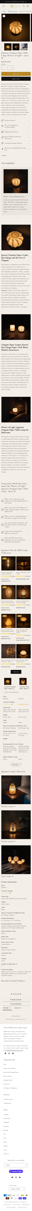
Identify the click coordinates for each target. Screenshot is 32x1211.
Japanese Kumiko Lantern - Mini (23, 573)
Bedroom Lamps (12, 11)
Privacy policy (7, 1204)
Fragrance (6, 1126)
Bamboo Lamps (7, 806)
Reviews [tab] (6, 1008)
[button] (4, 6)
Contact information (11, 1207)
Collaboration (7, 1103)
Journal (6, 1146)
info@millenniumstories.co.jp (14, 1050)
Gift (5, 1134)
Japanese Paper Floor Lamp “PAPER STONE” (8, 601)
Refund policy (24, 1201)
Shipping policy (26, 1204)
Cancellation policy (22, 1207)
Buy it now (16, 79)
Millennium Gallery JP (14, 1201)
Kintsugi (6, 1130)
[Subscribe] (26, 1165)
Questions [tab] (17, 1008)
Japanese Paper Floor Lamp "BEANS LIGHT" (7, 630)
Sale (5, 1138)
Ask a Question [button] (16, 1004)
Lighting (6, 1114)
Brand (5, 1142)
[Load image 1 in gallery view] (7, 46)
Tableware (6, 1122)
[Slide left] (2, 47)
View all (16, 672)
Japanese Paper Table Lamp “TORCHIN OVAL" (22, 631)
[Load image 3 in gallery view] (24, 46)
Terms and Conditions (10, 1068)
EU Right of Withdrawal (10, 1088)
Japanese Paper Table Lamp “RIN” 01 (22, 660)
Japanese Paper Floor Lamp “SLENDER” (7, 573)
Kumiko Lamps (7, 841)
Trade (5, 1150)
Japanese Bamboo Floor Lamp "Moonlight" (22, 601)
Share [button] (4, 155)
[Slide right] (30, 47)
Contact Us (7, 1084)
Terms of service (16, 1204)
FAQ (5, 1064)
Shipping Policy (8, 1080)
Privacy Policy (8, 1076)
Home (4, 11)
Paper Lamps (6, 876)
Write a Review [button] (16, 999)
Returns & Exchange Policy (11, 1072)
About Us (6, 1153)
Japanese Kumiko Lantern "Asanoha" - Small (8, 660)
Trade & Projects (8, 1099)
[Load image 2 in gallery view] (15, 46)
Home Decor (7, 1118)
